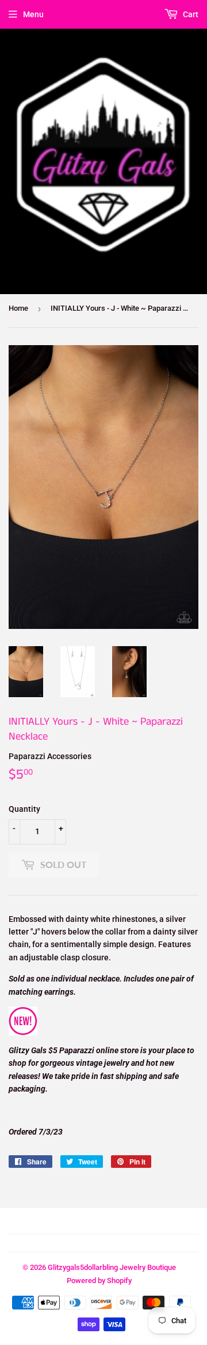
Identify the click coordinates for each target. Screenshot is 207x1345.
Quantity (24, 809)
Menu (33, 14)
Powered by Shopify (99, 1280)
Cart (189, 14)
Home (18, 308)
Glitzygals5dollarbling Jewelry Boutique (112, 1267)
